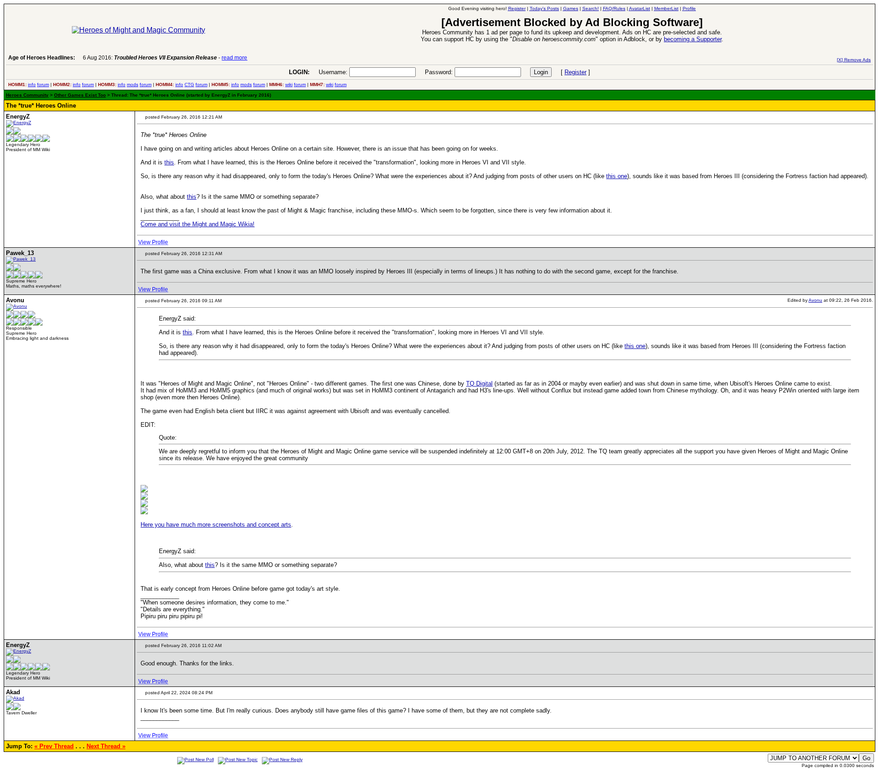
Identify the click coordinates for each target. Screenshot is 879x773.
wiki (289, 84)
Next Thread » (106, 746)
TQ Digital (479, 383)
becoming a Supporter (693, 39)
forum (43, 84)
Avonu (815, 300)
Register (575, 72)
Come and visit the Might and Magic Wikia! (198, 224)
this (169, 162)
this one (616, 176)
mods (132, 84)
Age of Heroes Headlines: (41, 57)
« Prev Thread (54, 746)
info (32, 84)
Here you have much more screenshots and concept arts (216, 524)
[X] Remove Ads (854, 59)
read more (234, 57)
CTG (189, 84)
